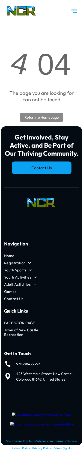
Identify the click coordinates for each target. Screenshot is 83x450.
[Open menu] (74, 10)
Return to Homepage (41, 117)
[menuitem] (29, 255)
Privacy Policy (41, 448)
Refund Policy (21, 448)
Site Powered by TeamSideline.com (29, 441)
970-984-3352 (28, 364)
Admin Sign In (62, 448)
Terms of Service (66, 441)
